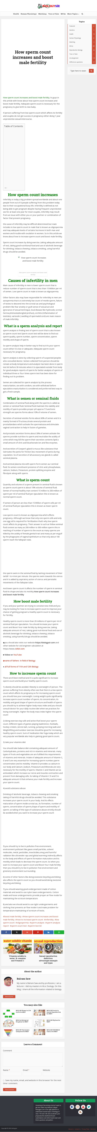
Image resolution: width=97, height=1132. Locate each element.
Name (6, 1070)
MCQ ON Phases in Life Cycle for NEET (23, 1011)
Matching (42, 14)
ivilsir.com (20, 648)
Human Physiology (29, 14)
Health (16, 14)
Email (26, 1070)
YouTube (17, 654)
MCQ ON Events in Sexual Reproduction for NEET (54, 1012)
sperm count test (19, 926)
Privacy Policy (85, 1129)
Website (46, 1070)
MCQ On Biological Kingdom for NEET (22, 1021)
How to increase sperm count (30, 919)
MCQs (63, 14)
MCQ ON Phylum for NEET (53, 1021)
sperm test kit (35, 926)
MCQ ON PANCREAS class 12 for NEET (53, 1030)
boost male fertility (12, 916)
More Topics (72, 14)
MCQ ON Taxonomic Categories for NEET (22, 1030)
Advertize (93, 1129)
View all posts (9, 996)
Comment (7, 1050)
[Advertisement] (33, 33)
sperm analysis (37, 922)
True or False (53, 14)
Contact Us (78, 1129)
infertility (49, 919)
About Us (71, 1129)
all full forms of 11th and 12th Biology (21, 666)
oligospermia (23, 922)
